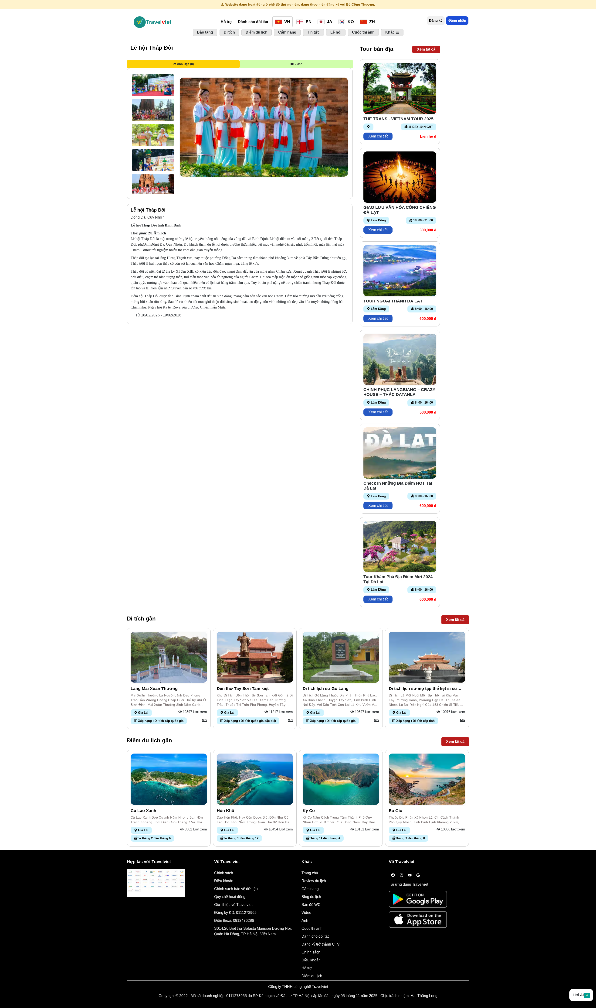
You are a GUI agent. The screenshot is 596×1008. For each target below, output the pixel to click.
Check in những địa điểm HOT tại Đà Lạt (397, 486)
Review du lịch (313, 881)
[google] (418, 875)
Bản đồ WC (311, 905)
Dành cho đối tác (253, 22)
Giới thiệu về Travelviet (233, 905)
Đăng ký (435, 20)
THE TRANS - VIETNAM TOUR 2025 (398, 119)
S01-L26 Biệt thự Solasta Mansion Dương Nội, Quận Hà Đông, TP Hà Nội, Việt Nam (253, 931)
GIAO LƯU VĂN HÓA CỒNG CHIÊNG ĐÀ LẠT (399, 210)
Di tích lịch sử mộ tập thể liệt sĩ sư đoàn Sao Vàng (423, 688)
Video (306, 913)
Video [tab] (298, 64)
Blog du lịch (311, 897)
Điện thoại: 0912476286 (234, 920)
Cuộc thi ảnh (311, 928)
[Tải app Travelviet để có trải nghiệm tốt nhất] (418, 901)
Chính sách (223, 873)
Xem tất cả (426, 49)
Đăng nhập (457, 20)
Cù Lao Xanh (143, 810)
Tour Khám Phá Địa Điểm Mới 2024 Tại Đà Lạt (398, 579)
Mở (204, 720)
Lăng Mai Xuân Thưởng (154, 688)
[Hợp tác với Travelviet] (156, 883)
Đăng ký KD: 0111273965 (235, 913)
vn (286, 21)
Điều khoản (223, 881)
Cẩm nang (310, 889)
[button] (153, 85)
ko (350, 21)
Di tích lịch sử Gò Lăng (326, 688)
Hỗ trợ (226, 22)
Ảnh (304, 920)
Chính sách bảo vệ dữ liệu (236, 889)
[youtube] (410, 875)
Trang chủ (309, 873)
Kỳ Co (309, 810)
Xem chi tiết (378, 136)
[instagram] (401, 875)
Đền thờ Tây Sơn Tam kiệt (243, 688)
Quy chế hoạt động (229, 897)
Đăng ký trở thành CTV (320, 944)
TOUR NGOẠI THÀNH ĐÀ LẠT (393, 301)
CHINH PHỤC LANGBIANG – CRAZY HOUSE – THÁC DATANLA (399, 392)
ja (329, 21)
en (308, 21)
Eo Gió (395, 810)
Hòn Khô (225, 810)
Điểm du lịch (311, 976)
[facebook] (393, 875)
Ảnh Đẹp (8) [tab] (185, 64)
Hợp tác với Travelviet (149, 861)
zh (371, 21)
